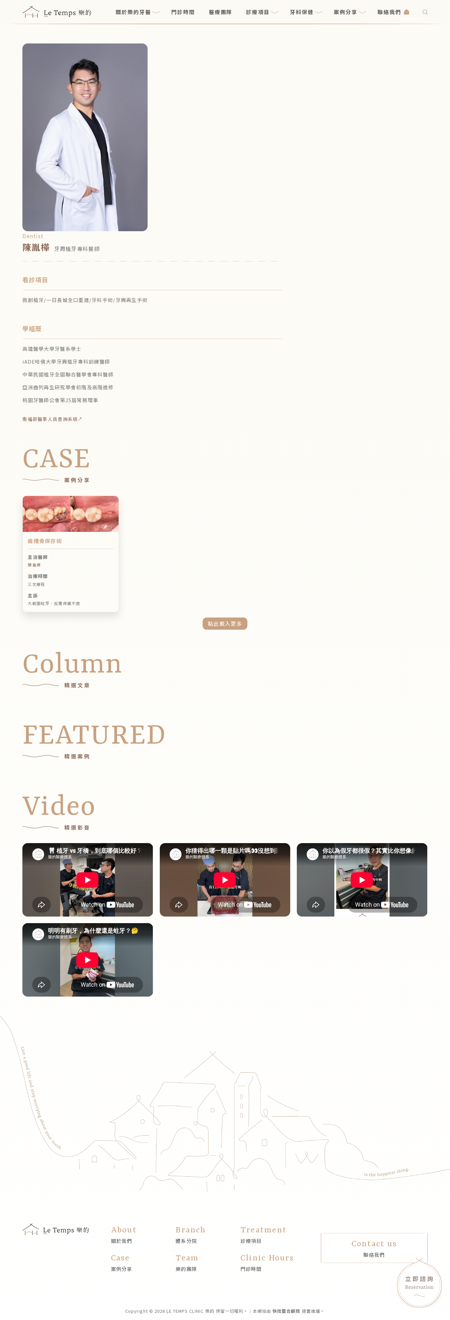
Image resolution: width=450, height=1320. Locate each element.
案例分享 (345, 12)
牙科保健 (302, 12)
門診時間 (183, 12)
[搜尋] (425, 12)
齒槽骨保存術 (45, 541)
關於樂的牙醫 (133, 12)
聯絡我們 (389, 12)
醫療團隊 (221, 12)
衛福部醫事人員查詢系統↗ (52, 419)
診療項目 (258, 12)
